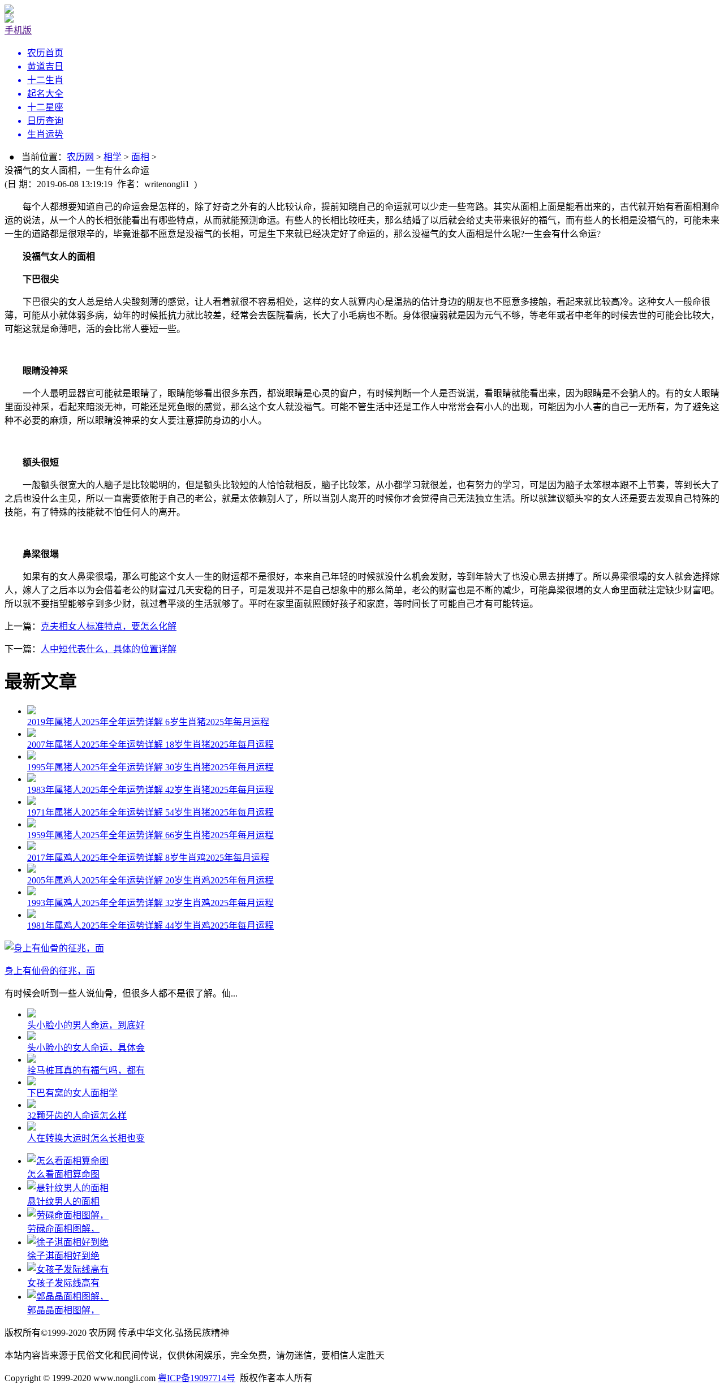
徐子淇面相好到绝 (63, 1256)
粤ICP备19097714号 (196, 1378)
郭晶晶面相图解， (63, 1310)
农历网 (80, 157)
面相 (140, 157)
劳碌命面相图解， (63, 1229)
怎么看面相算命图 (63, 1174)
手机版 (18, 30)
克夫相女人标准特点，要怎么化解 (108, 626)
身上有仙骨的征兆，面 (50, 971)
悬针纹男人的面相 (63, 1201)
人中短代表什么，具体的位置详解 (108, 649)
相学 (113, 157)
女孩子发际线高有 (63, 1283)
